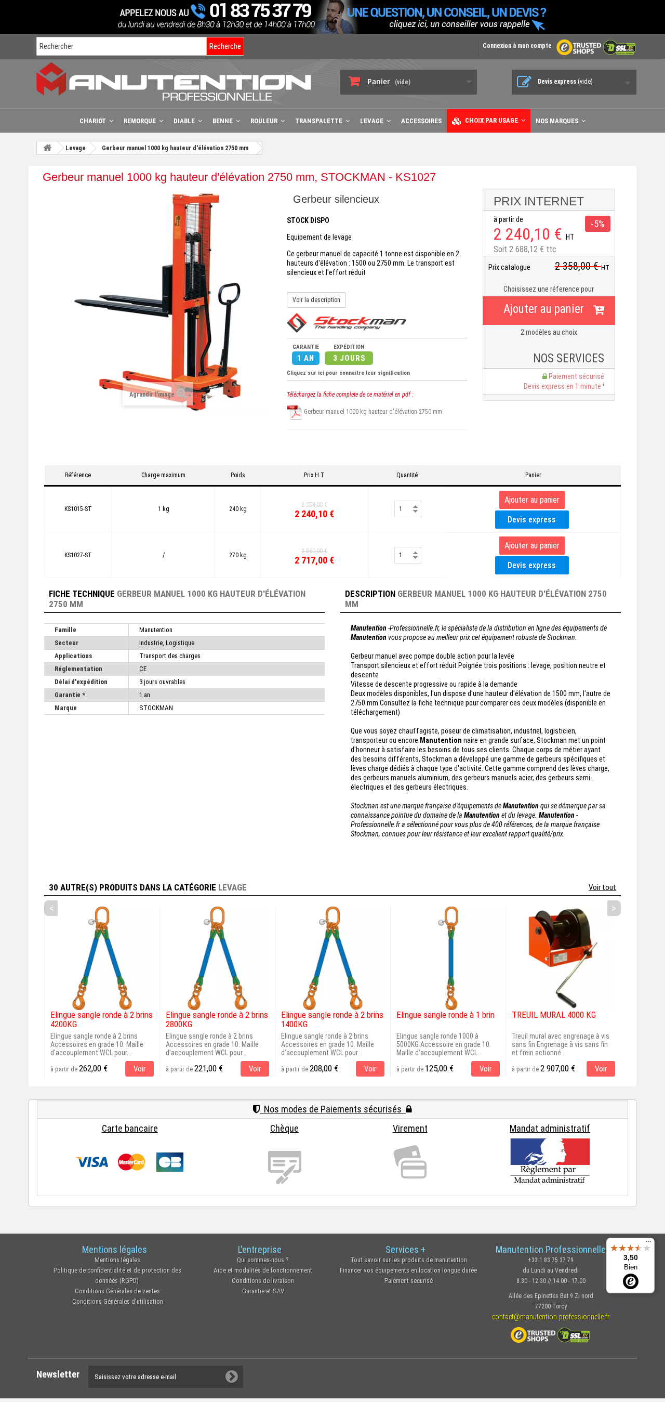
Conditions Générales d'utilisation (117, 1301)
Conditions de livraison (263, 1281)
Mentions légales (117, 1260)
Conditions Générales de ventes (117, 1291)
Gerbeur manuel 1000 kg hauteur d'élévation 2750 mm (372, 411)
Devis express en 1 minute (563, 386)
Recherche (225, 46)
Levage (232, 887)
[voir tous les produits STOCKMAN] (346, 322)
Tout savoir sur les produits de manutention (408, 1260)
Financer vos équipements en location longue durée (408, 1270)
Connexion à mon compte (517, 45)
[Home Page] (47, 147)
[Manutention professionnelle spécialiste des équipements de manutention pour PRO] (180, 81)
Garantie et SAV (263, 1291)
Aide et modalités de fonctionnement (263, 1270)
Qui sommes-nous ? (263, 1260)
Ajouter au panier (543, 309)
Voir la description (316, 300)
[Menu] (648, 1244)
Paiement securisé (408, 1281)
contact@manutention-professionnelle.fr (550, 1317)
